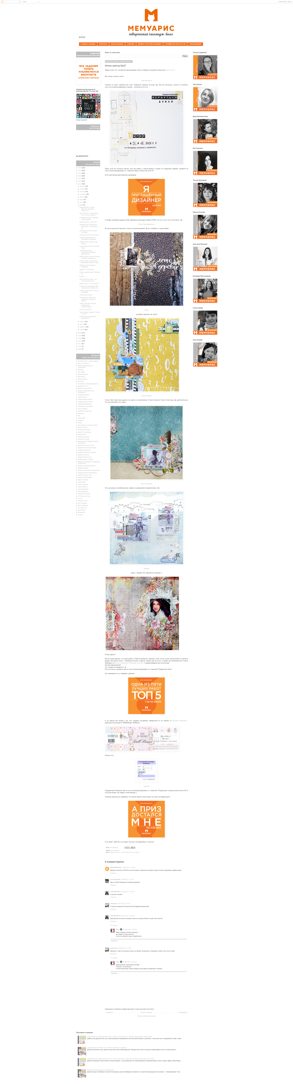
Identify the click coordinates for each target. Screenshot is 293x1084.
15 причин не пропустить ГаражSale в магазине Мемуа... (88, 299)
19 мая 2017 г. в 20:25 (130, 929)
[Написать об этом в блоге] (128, 847)
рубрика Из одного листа (86, 445)
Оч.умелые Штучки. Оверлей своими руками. (89, 218)
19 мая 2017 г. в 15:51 (124, 948)
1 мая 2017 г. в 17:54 (127, 879)
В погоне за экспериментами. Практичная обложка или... (89, 287)
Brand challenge (83, 505)
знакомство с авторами (85, 406)
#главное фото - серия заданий (88, 361)
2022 (80, 170)
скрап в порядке (83, 480)
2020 (80, 176)
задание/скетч (82, 397)
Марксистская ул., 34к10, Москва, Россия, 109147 (124, 852)
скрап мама (81, 482)
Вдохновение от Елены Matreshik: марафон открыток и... (87, 208)
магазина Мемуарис (179, 721)
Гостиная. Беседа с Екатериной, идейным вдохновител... (88, 252)
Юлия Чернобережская (147, 224)
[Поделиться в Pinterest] (134, 847)
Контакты (103, 44)
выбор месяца (82, 379)
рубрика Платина (83, 455)
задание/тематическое (85, 402)
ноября (82, 189)
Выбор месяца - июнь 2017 (88, 222)
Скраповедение (195, 44)
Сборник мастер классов (175, 44)
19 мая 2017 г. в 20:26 (130, 962)
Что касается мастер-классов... (90, 235)
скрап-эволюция (83, 489)
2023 (80, 168)
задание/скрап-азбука (85, 399)
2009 (80, 349)
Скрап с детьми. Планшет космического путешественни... (88, 305)
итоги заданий (115, 850)
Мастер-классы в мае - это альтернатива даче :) (88, 280)
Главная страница (88, 44)
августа (82, 197)
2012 (80, 343)
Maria (146, 310)
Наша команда (117, 44)
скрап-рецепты (83, 487)
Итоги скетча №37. (86, 309)
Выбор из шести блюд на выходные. (88, 266)
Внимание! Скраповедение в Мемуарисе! (100, 1070)
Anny (117, 929)
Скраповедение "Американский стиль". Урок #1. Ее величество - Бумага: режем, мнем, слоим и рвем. (119, 1036)
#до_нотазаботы (83, 363)
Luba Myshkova (146, 80)
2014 (80, 338)
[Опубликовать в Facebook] (132, 847)
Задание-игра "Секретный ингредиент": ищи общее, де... (89, 226)
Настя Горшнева (146, 484)
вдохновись (81, 376)
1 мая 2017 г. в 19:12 (127, 891)
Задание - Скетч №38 (87, 269)
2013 (80, 341)
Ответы (115, 925)
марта (82, 324)
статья (80, 498)
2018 (80, 181)
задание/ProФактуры (84, 404)
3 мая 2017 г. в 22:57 (124, 903)
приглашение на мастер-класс (88, 425)
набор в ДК (81, 418)
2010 (80, 346)
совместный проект (84, 494)
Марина (146, 568)
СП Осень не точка (84, 496)
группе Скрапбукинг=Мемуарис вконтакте (129, 663)
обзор (80, 423)
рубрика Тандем (83, 468)
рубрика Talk (82, 434)
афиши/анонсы (83, 374)
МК (79, 416)
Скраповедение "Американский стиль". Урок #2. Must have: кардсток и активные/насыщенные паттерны (121, 1059)
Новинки (80, 420)
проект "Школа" (83, 427)
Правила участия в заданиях (149, 44)
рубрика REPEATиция (85, 477)
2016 (80, 333)
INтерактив (81, 512)
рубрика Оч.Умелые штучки (87, 452)
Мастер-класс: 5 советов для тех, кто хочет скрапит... (89, 214)
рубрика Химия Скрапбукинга (87, 473)
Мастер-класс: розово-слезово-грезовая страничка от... (90, 257)
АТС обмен (81, 372)
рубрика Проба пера (84, 457)
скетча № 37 (170, 70)
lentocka (146, 786)
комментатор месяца (85, 411)
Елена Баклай (146, 396)
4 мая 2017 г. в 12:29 (127, 916)
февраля (83, 327)
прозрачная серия (84, 430)
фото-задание (82, 503)
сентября (83, 194)
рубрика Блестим (83, 437)
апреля (82, 321)
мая (81, 205)
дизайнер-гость (83, 386)
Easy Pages (81, 510)
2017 (80, 184)
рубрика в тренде (83, 439)
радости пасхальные (84, 432)
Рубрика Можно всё (84, 450)
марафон (81, 413)
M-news (82, 276)
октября (82, 191)
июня (82, 202)
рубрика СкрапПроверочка (86, 466)
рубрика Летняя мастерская (87, 447)
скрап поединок (83, 484)
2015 (80, 335)
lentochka (113, 903)
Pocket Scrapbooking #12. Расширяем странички (88, 238)
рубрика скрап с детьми (85, 459)
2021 (80, 173)
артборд (80, 369)
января (82, 329)
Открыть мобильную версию (146, 1016)
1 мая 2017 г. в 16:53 (128, 867)
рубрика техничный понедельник (88, 470)
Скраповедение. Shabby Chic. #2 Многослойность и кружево (106, 1047)
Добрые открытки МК (85, 388)
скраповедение (83, 491)
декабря (82, 186)
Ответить (113, 873)
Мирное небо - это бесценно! (89, 283)
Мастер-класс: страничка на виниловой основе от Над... (89, 261)
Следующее (109, 1012)
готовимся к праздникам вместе (88, 384)
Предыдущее (183, 1012)
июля (82, 199)
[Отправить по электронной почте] (125, 847)
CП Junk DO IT (82, 508)
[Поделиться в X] (130, 847)
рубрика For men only (85, 475)
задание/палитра (83, 395)
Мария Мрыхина (115, 867)
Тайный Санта (82, 501)
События (130, 44)
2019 (80, 178)
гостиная (81, 381)
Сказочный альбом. (86, 295)
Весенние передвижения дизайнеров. (88, 317)
